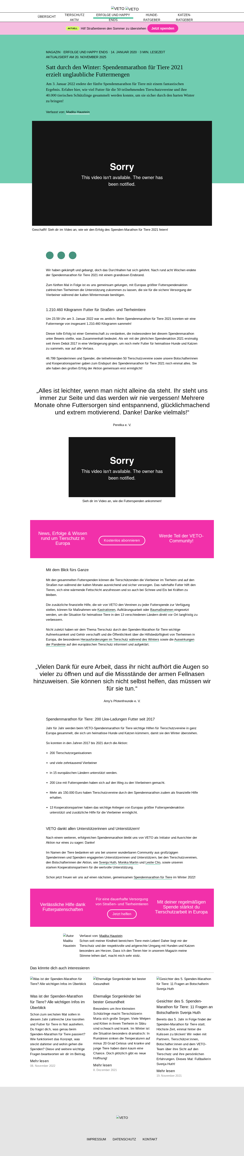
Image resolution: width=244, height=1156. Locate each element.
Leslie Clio (152, 862)
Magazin (53, 52)
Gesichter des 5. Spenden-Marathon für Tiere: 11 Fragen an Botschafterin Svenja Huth (185, 1007)
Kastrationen (106, 610)
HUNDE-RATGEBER (151, 17)
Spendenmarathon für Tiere (153, 877)
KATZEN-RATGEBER (184, 17)
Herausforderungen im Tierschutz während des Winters (120, 639)
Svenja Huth (107, 862)
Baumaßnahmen (162, 610)
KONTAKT (150, 1139)
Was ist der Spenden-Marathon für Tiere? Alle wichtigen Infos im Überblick (57, 1002)
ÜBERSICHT (47, 16)
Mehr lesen (39, 1061)
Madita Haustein (78, 112)
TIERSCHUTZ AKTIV (74, 17)
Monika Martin (128, 862)
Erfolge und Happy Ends (85, 52)
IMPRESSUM (96, 1139)
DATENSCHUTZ (124, 1139)
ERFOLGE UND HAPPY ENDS (113, 17)
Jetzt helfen (121, 914)
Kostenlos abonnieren (122, 540)
